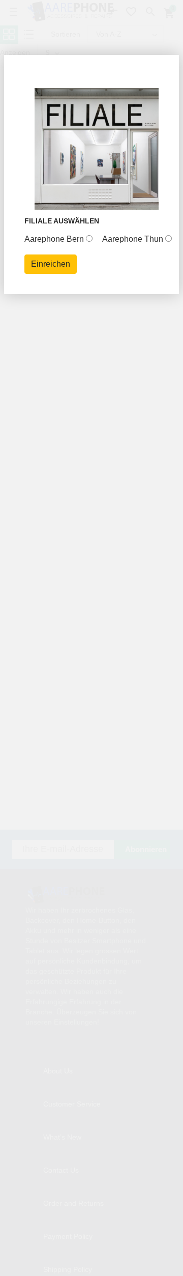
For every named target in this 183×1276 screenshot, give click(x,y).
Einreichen (50, 264)
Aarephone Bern (54, 239)
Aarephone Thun (132, 239)
